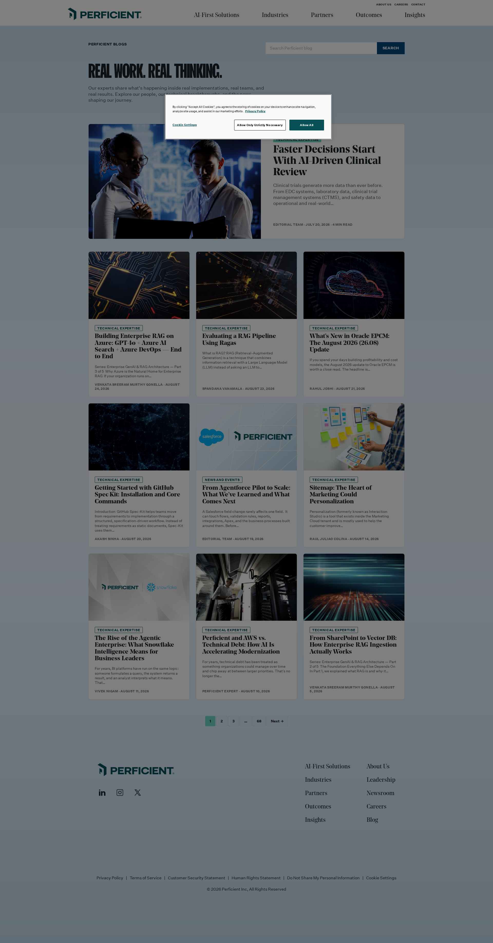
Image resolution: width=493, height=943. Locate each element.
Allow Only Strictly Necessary (260, 125)
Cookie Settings (185, 125)
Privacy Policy (255, 111)
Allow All (307, 125)
